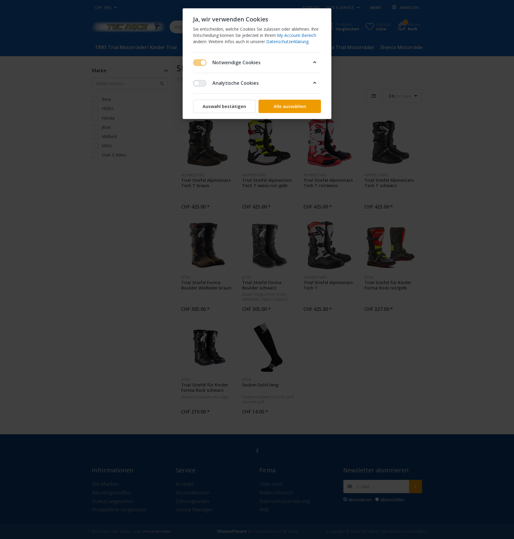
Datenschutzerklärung (287, 41)
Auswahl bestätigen (224, 106)
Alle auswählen (290, 106)
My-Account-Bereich (296, 35)
